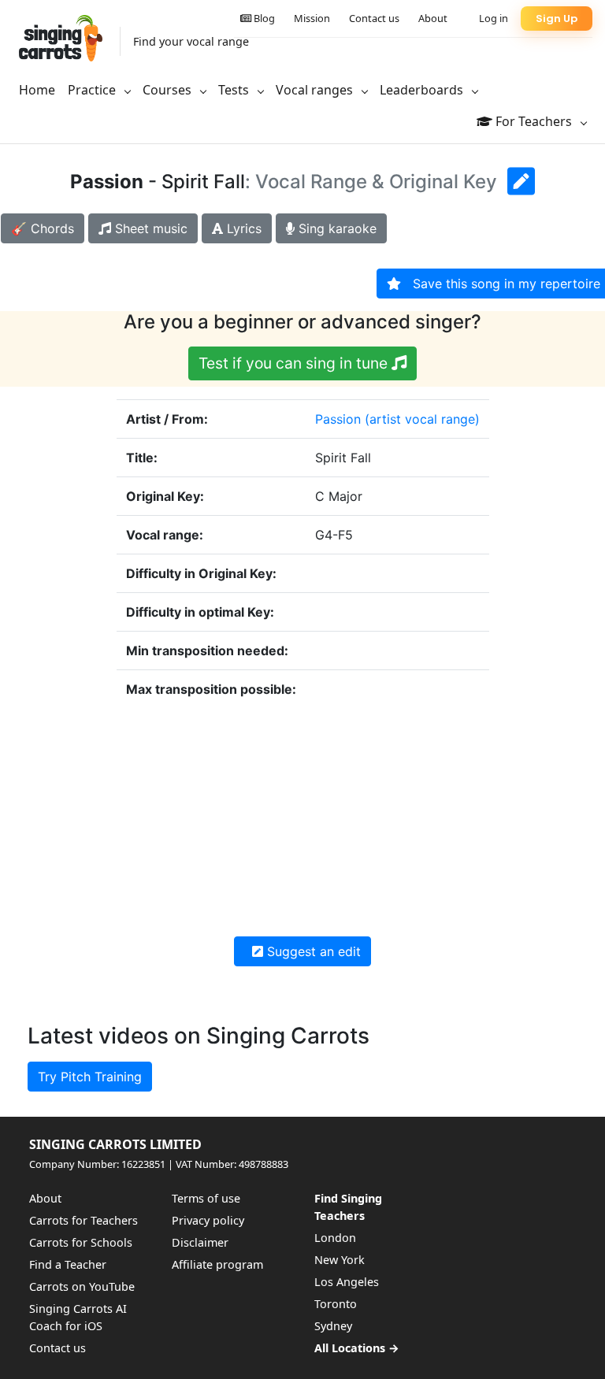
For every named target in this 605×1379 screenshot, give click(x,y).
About (432, 18)
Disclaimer (200, 1242)
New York (339, 1259)
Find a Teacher (67, 1264)
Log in (493, 18)
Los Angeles (346, 1281)
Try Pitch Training (90, 1076)
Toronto (335, 1303)
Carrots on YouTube (82, 1286)
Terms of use (206, 1198)
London (335, 1237)
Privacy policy (208, 1220)
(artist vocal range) (422, 419)
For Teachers (533, 121)
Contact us (374, 18)
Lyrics (242, 228)
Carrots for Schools (80, 1242)
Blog (263, 18)
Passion (338, 419)
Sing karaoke (336, 228)
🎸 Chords (42, 228)
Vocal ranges (316, 89)
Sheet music (149, 228)
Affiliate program (217, 1264)
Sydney (333, 1325)
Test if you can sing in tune (295, 363)
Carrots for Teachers (83, 1220)
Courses (169, 89)
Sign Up (556, 18)
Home (37, 89)
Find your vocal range (191, 41)
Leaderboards (423, 89)
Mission (312, 18)
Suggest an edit (312, 951)
